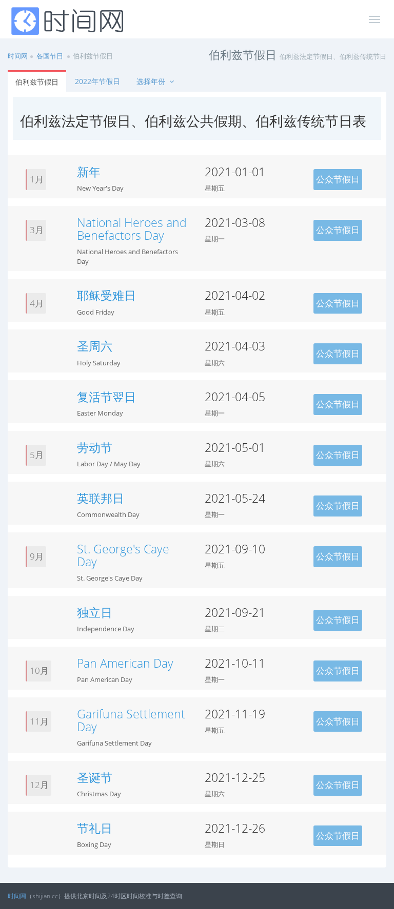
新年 (89, 171)
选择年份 (151, 81)
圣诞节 (94, 777)
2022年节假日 (97, 81)
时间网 (18, 55)
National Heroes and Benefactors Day (132, 228)
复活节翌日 (106, 396)
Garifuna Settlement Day (131, 720)
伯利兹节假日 (36, 82)
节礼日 (94, 828)
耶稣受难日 (106, 295)
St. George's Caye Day (123, 555)
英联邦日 (100, 498)
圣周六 (94, 346)
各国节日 (49, 55)
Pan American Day (125, 663)
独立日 (94, 612)
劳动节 (94, 447)
